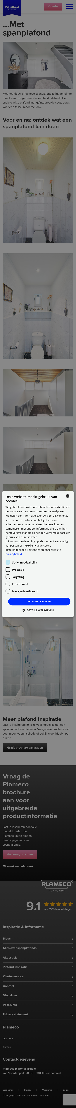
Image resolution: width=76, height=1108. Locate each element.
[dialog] (38, 554)
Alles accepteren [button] (39, 601)
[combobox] (68, 496)
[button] (38, 610)
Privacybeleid (14, 554)
